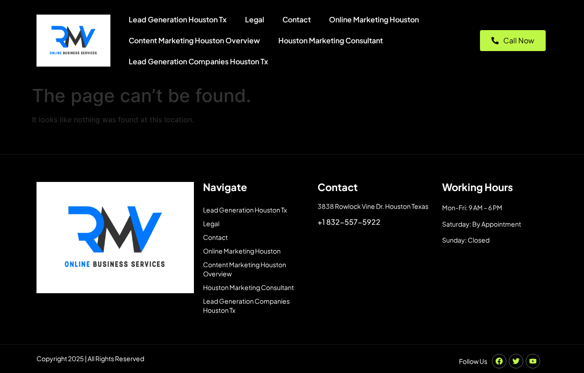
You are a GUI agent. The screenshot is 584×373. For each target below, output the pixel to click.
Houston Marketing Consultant (330, 40)
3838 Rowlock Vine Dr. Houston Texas (373, 206)
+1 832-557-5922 (349, 222)
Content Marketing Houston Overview (194, 40)
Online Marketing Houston (374, 19)
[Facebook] (499, 361)
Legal (254, 19)
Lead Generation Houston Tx (178, 19)
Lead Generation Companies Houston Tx (198, 61)
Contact (296, 19)
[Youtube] (533, 361)
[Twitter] (516, 361)
